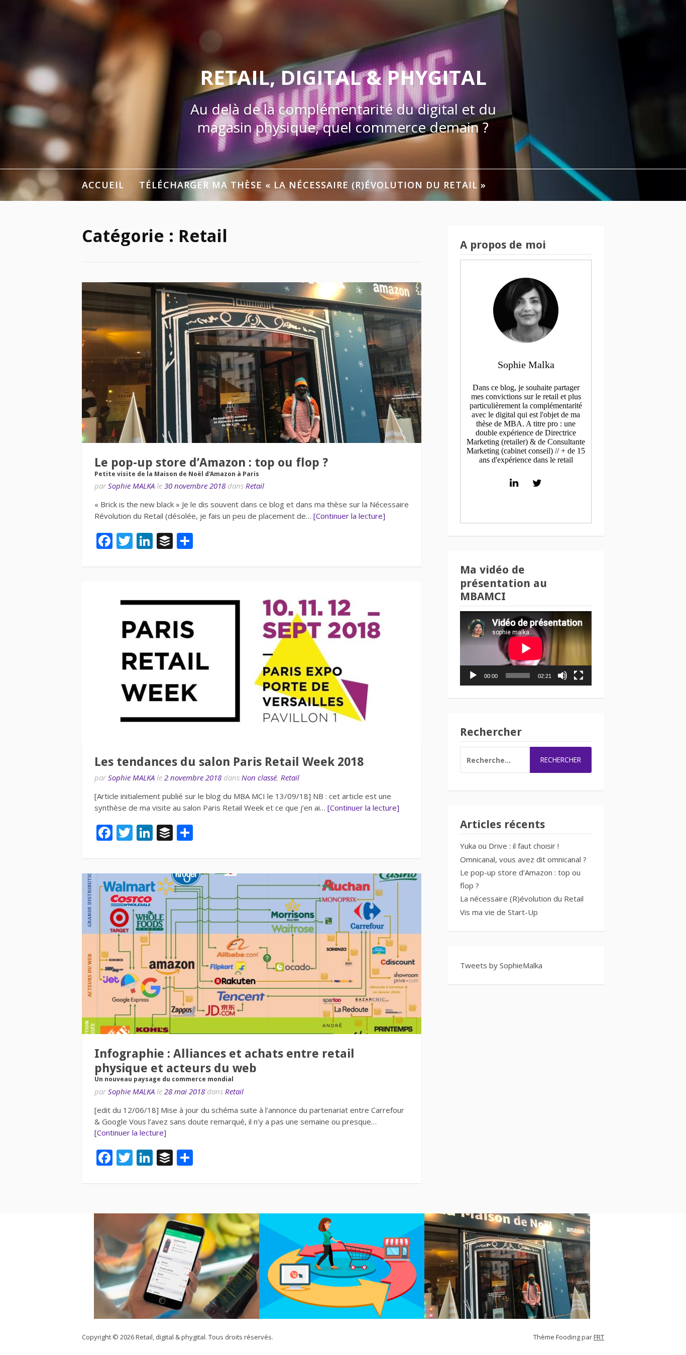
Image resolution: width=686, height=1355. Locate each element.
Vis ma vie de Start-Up (499, 912)
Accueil (103, 185)
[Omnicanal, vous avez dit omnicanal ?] (342, 1266)
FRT (599, 1336)
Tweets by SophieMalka (501, 965)
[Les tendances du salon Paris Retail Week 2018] (251, 662)
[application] (526, 648)
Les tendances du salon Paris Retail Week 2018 (229, 762)
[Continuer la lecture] (349, 516)
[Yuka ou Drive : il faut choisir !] (177, 1266)
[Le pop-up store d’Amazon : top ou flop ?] (507, 1266)
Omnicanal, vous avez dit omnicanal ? (523, 859)
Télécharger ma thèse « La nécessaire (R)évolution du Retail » (312, 185)
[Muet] (562, 675)
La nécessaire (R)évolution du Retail (522, 898)
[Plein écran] (579, 675)
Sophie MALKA (131, 486)
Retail (255, 486)
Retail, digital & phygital (343, 77)
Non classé (259, 777)
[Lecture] (473, 675)
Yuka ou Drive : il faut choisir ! (509, 846)
